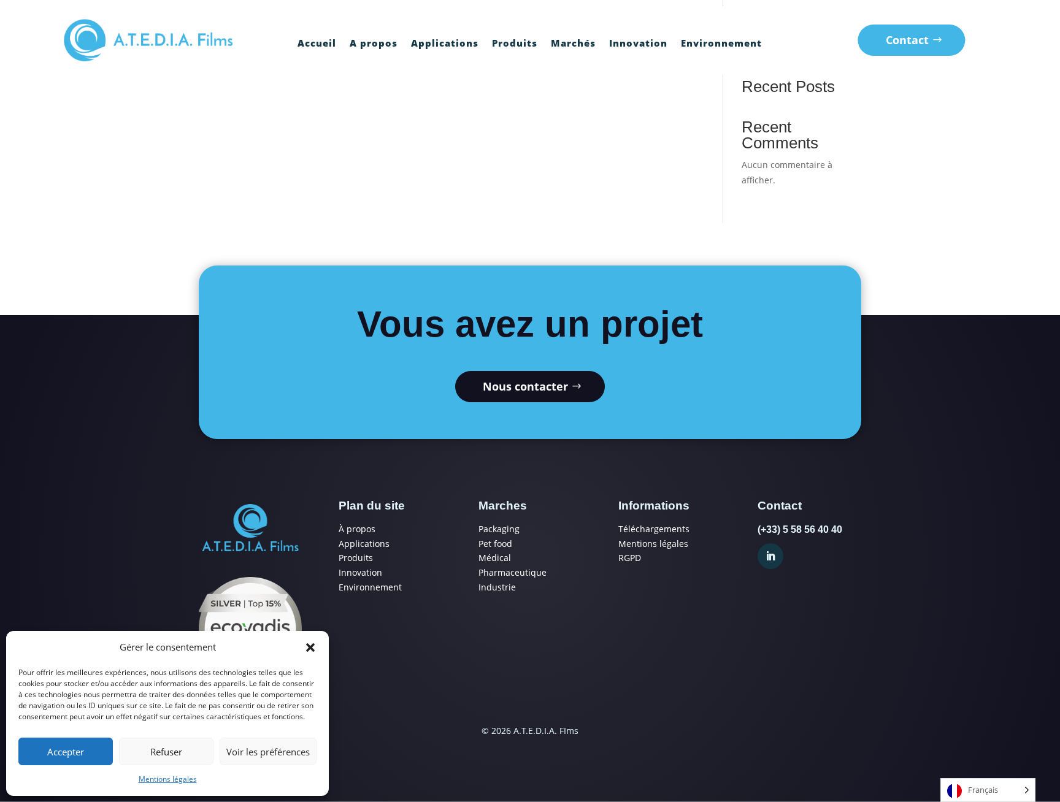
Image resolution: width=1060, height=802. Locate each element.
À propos (357, 529)
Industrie (497, 587)
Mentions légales (168, 779)
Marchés (573, 44)
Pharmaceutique (512, 572)
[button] (310, 647)
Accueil (317, 44)
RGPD (629, 557)
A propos (374, 44)
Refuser (166, 752)
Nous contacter (525, 386)
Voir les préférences (268, 752)
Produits (514, 44)
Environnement (721, 44)
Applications (444, 44)
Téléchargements (653, 529)
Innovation (638, 44)
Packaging (499, 529)
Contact (907, 39)
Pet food (495, 543)
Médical (494, 557)
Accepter (65, 752)
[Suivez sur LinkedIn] (770, 556)
